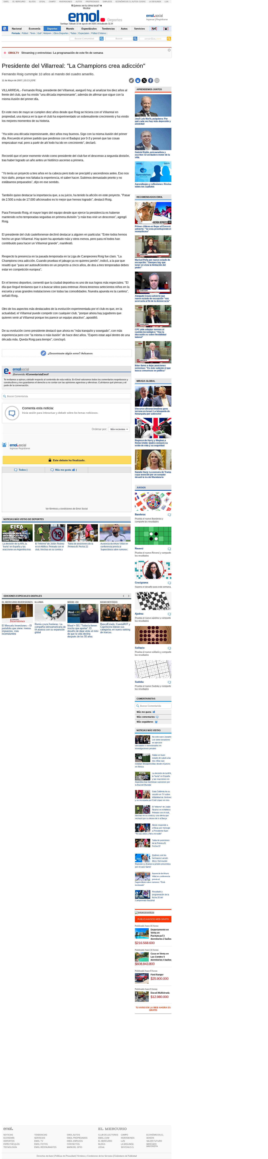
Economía (34, 28)
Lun (166, 2)
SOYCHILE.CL (127, 1147)
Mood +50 (73, 602)
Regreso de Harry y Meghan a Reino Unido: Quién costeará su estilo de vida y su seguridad (151, 443)
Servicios (139, 28)
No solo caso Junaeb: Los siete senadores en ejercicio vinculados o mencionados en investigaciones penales (153, 743)
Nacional (17, 28)
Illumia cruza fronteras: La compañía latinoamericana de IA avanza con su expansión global (50, 628)
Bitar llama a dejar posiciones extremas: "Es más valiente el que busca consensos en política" (153, 368)
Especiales (83, 33)
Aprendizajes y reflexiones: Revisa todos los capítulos (153, 185)
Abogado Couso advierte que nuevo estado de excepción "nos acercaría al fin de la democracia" (152, 298)
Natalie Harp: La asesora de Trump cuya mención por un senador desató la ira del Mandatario (153, 474)
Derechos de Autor (45, 1156)
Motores (47, 33)
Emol (6, 2)
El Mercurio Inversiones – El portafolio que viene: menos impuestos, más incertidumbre (17, 629)
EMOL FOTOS (41, 1144)
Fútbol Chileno (98, 33)
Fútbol (25, 33)
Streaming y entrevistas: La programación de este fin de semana (62, 52)
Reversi (139, 548)
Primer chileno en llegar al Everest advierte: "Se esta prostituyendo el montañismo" (153, 229)
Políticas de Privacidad (65, 1156)
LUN (123, 1141)
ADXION (150, 1138)
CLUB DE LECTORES (108, 1135)
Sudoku (139, 682)
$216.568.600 (145, 943)
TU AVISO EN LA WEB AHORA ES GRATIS (153, 1008)
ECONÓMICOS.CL (155, 1135)
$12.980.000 (159, 997)
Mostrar (86, 8)
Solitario (140, 647)
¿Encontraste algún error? (70, 353)
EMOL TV (38, 1141)
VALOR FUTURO (154, 1141)
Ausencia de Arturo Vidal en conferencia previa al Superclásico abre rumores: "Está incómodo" (152, 879)
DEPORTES (8, 1141)
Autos (79, 2)
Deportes (52, 28)
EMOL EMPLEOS (75, 1141)
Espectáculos (89, 28)
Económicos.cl (123, 2)
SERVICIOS (39, 1138)
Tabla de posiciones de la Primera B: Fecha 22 (161, 843)
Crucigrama (141, 582)
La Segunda (155, 2)
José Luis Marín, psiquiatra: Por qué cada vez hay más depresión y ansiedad (153, 121)
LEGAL (101, 1147)
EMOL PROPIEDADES (77, 1138)
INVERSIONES (127, 1138)
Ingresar (150, 19)
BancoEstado (108, 602)
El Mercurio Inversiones (17, 602)
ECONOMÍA (8, 1138)
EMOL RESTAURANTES (45, 1147)
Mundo (70, 28)
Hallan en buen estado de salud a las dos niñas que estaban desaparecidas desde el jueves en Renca (153, 761)
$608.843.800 (145, 964)
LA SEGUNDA (127, 1144)
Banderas (140, 514)
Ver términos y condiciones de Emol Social (67, 508)
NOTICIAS (8, 1135)
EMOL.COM (103, 1138)
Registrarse (162, 19)
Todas (73, 33)
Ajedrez (139, 613)
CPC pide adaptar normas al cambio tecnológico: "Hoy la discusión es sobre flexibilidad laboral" (150, 333)
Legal (42, 2)
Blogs (32, 2)
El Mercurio (19, 2)
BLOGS (101, 1144)
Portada (16, 33)
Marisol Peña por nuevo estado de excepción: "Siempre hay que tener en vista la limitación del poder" (152, 264)
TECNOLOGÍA (10, 1147)
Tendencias (108, 28)
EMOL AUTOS (73, 1135)
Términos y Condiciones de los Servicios (95, 1156)
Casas (142, 2)
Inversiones (65, 2)
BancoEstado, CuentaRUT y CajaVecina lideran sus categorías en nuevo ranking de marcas (115, 628)
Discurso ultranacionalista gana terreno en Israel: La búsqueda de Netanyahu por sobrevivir (152, 411)
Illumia (39, 602)
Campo (52, 2)
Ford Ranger (157, 974)
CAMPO (124, 1135)
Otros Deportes (60, 33)
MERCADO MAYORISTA (152, 1145)
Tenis (32, 33)
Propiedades (92, 2)
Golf (39, 33)
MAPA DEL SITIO (74, 1147)
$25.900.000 (159, 978)
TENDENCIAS (40, 1135)
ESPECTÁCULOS (11, 1144)
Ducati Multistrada (160, 993)
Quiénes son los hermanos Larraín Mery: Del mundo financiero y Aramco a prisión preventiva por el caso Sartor (152, 861)
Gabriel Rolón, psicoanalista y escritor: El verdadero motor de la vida (152, 155)
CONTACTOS (73, 1144)
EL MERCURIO (105, 1141)
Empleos (107, 2)
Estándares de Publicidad (125, 1156)
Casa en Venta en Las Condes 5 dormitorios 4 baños (161, 956)
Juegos (141, 487)
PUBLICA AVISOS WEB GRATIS (153, 919)
